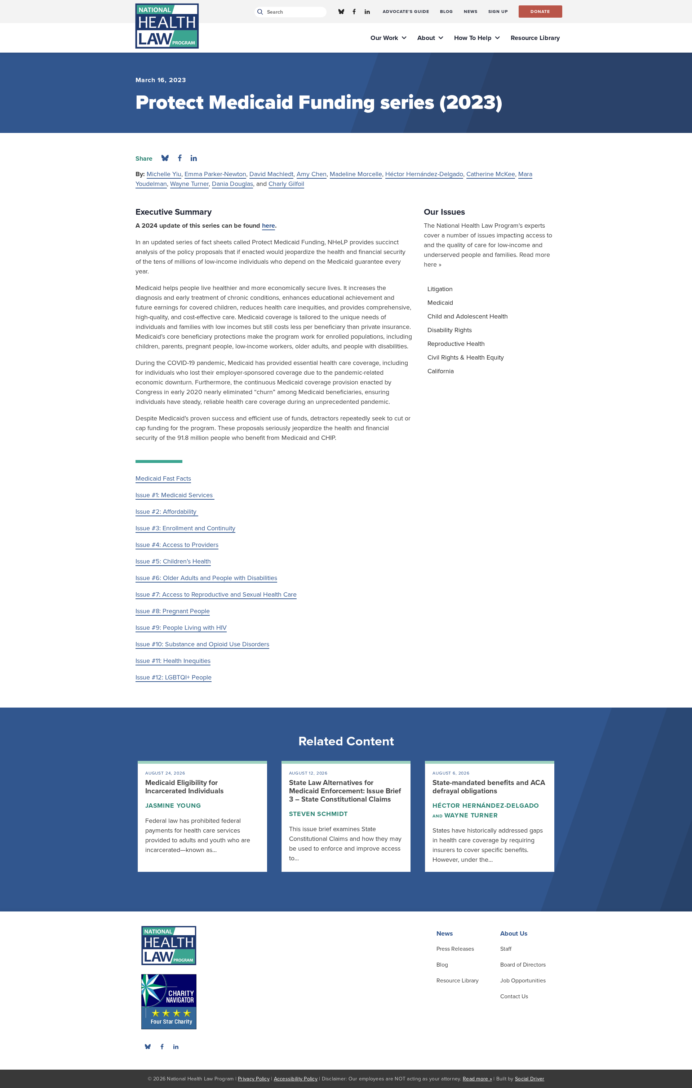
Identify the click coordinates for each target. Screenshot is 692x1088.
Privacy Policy (254, 1079)
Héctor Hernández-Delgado (424, 174)
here (268, 225)
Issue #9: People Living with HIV (181, 628)
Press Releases (455, 949)
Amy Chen (312, 174)
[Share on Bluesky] (165, 158)
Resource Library (457, 980)
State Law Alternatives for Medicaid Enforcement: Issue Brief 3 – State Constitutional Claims (345, 791)
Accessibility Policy (296, 1079)
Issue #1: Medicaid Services (175, 495)
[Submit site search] (258, 12)
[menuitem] (406, 11)
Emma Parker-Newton (215, 174)
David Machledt (271, 174)
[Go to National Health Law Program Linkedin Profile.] (367, 11)
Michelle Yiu (164, 174)
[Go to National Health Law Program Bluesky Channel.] (341, 11)
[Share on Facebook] (180, 158)
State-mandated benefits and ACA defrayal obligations (488, 787)
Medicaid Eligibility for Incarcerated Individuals (184, 787)
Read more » (477, 1079)
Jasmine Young (173, 806)
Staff (505, 949)
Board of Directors (523, 964)
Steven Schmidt (318, 814)
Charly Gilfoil (286, 184)
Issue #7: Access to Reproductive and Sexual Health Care (216, 594)
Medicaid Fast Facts (163, 478)
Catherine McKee (490, 174)
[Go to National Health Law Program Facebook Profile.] (354, 11)
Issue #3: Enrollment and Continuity (185, 528)
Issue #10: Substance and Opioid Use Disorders (202, 644)
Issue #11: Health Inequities (173, 661)
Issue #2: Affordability (167, 512)
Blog (442, 964)
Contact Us (514, 996)
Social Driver (529, 1079)
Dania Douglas (232, 184)
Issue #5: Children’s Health (173, 561)
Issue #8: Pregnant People (173, 611)
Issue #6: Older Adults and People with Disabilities (206, 578)
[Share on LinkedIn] (194, 158)
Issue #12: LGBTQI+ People (174, 677)
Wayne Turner (189, 184)
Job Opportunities (523, 980)
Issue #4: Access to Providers (177, 545)
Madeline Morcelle (356, 174)
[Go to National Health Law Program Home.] (167, 26)
